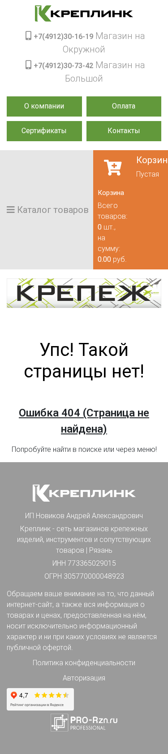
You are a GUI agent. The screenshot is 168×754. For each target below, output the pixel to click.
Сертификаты (44, 130)
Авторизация (84, 678)
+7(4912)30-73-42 (63, 65)
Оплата (123, 106)
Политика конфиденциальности (84, 663)
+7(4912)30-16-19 (63, 36)
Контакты (124, 130)
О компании (44, 106)
